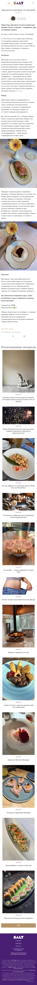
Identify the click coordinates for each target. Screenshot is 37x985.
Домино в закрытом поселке (18, 652)
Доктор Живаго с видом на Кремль (18, 865)
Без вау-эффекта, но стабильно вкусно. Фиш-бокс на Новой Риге (18, 487)
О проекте (18, 940)
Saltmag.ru (14, 960)
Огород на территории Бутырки (18, 813)
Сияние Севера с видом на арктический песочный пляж (18, 706)
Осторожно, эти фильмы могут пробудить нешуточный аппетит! (18, 516)
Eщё (18, 925)
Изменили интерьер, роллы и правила (18, 918)
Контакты (18, 946)
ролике (19, 91)
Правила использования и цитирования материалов (19, 953)
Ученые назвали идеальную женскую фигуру (18, 600)
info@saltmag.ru (12, 967)
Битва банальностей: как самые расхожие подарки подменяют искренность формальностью (18, 431)
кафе (11, 329)
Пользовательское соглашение (18, 949)
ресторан (5, 329)
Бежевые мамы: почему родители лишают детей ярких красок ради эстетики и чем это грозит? (18, 399)
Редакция (18, 943)
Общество (18, 13)
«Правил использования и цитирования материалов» (16, 979)
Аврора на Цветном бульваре (18, 760)
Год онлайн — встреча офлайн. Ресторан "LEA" (18, 571)
